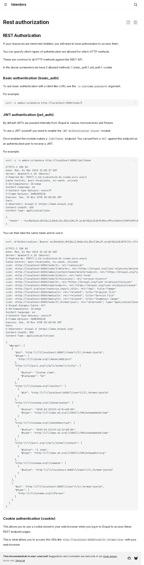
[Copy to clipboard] (135, 103)
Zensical (20, 560)
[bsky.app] (136, 558)
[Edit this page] (135, 22)
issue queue (110, 556)
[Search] (135, 4)
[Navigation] (5, 4)
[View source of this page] (128, 22)
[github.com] (129, 558)
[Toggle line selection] (130, 103)
